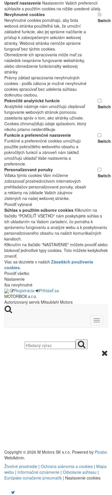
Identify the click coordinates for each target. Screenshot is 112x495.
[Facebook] (4, 492)
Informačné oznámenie (38, 472)
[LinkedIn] (16, 492)
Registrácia (24, 290)
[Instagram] (9, 492)
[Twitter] (13, 492)
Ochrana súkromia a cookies (67, 466)
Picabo (101, 452)
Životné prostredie (20, 466)
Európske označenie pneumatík (33, 478)
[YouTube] (7, 492)
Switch (103, 20)
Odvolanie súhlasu (79, 472)
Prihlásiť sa (49, 290)
